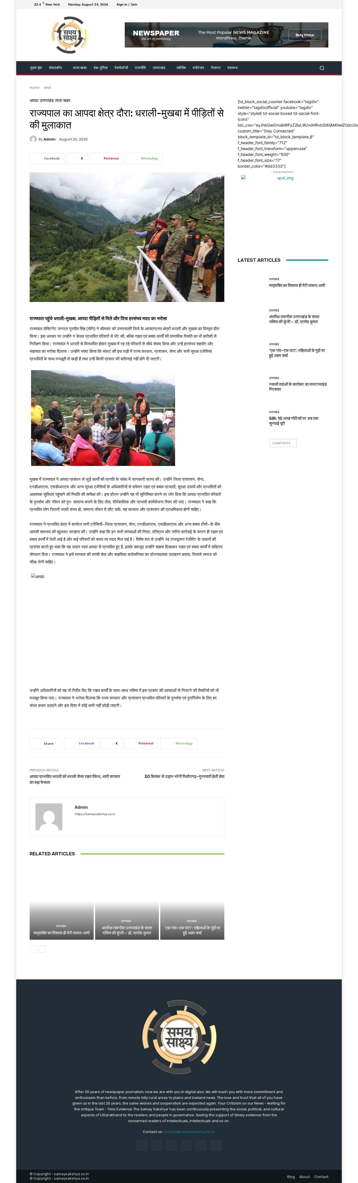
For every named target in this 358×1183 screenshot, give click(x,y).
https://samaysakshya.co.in (95, 814)
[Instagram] (305, 4)
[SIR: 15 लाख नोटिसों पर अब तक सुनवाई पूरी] (251, 418)
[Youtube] (325, 4)
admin (50, 139)
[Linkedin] (171, 1145)
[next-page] (42, 949)
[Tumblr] (201, 1145)
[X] (311, 4)
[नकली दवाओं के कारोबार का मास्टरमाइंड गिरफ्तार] (251, 384)
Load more (281, 443)
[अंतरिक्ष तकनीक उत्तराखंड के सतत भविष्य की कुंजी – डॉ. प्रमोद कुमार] (127, 901)
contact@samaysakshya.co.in (189, 1132)
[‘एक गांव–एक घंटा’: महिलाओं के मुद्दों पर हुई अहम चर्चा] (192, 901)
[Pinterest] (186, 1145)
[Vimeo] (318, 4)
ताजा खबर (62, 101)
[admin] (34, 139)
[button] (321, 67)
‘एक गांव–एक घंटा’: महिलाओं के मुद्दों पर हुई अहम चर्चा (192, 930)
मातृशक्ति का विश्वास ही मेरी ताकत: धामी (62, 933)
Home (34, 87)
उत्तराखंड (47, 101)
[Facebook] (298, 4)
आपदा (47, 87)
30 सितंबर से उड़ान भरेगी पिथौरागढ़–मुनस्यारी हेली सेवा (184, 776)
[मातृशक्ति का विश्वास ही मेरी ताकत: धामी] (62, 901)
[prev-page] (33, 949)
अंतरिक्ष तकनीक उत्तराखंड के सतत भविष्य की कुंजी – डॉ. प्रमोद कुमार (127, 930)
